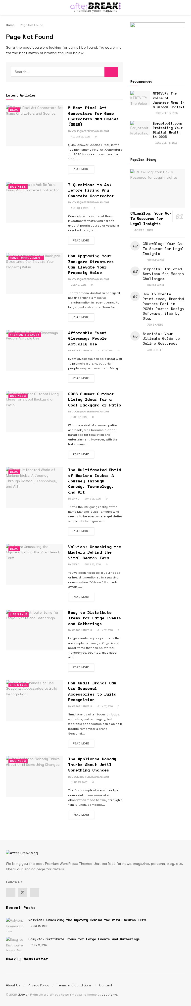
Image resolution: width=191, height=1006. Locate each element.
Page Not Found (31, 25)
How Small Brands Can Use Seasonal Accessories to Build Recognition (92, 691)
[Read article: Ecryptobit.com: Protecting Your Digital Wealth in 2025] (140, 128)
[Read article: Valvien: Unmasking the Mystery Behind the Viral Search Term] (34, 564)
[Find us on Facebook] (10, 892)
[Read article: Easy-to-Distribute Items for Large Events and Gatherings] (34, 630)
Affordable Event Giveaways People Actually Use (87, 338)
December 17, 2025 (166, 142)
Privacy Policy (38, 985)
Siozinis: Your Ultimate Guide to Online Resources (161, 338)
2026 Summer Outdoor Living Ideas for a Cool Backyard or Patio (94, 399)
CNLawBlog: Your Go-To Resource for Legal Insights (150, 218)
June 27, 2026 (78, 417)
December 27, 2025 (166, 113)
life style (18, 614)
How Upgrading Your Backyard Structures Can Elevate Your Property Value (91, 264)
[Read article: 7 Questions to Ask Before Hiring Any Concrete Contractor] (34, 202)
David (75, 498)
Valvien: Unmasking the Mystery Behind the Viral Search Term (94, 552)
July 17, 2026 (104, 630)
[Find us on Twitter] (22, 892)
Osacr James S (82, 350)
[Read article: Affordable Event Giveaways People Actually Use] (34, 350)
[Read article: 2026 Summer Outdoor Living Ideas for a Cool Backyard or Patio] (34, 411)
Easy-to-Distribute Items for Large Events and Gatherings (94, 618)
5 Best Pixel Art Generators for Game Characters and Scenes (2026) (93, 116)
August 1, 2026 (79, 208)
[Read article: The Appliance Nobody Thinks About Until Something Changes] (34, 776)
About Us (13, 985)
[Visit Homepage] (95, 7)
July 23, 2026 (104, 350)
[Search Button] (183, 7)
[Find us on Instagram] (34, 892)
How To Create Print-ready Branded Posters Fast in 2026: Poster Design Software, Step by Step (163, 306)
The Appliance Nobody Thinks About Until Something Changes (92, 764)
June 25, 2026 (92, 498)
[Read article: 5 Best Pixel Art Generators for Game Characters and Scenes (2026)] (34, 125)
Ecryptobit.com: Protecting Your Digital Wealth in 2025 (168, 130)
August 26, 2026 (80, 136)
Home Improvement (26, 258)
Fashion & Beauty (25, 334)
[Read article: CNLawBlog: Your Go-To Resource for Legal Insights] (157, 188)
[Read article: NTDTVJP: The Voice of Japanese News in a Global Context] (140, 98)
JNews (22, 995)
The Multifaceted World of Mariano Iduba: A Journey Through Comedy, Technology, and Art (94, 481)
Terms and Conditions (74, 985)
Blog (14, 109)
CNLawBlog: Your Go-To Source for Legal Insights (163, 248)
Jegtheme (109, 995)
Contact (105, 985)
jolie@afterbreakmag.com (90, 131)
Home (10, 25)
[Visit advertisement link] (157, 45)
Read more (83, 169)
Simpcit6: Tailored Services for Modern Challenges (163, 273)
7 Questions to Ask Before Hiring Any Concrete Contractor (91, 190)
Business (18, 186)
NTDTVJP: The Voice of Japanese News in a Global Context (169, 100)
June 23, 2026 (78, 782)
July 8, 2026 (78, 284)
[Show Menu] (8, 7)
